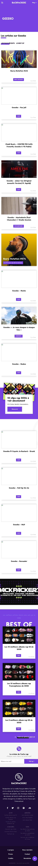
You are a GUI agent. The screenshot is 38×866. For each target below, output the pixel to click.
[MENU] (2, 2)
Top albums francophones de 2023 (27, 830)
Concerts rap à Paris (10, 829)
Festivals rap (10, 834)
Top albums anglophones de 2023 (27, 834)
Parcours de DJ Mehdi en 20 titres (27, 838)
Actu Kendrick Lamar (27, 815)
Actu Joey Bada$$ (27, 817)
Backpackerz (19, 2)
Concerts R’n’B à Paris (11, 831)
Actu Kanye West (27, 820)
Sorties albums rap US (10, 815)
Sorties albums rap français (10, 818)
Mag (33, 2)
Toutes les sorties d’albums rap (10, 822)
